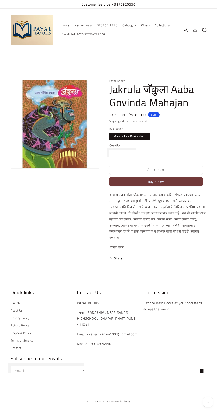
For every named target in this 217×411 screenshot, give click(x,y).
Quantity (114, 145)
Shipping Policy (21, 333)
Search (15, 303)
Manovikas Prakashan (130, 136)
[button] (129, 25)
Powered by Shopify (121, 401)
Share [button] (118, 258)
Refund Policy (20, 325)
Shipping (114, 121)
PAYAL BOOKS (102, 401)
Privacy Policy (20, 318)
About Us (17, 310)
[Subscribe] (82, 371)
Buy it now (156, 181)
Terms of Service (22, 340)
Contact (16, 348)
